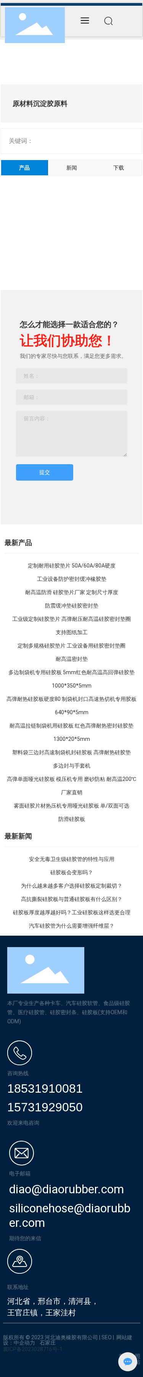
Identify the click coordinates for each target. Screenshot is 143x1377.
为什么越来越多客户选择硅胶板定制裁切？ (71, 886)
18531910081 (45, 1088)
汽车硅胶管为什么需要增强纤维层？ (71, 926)
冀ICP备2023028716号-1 (33, 1349)
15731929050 (45, 1107)
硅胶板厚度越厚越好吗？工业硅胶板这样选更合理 (71, 912)
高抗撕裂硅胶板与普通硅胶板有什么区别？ (71, 899)
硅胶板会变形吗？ (71, 872)
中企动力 (24, 1343)
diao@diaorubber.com (66, 1189)
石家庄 (48, 1343)
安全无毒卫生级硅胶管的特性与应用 (71, 859)
